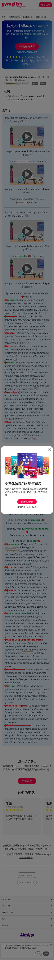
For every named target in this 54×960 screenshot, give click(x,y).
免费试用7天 (27, 501)
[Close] (49, 449)
